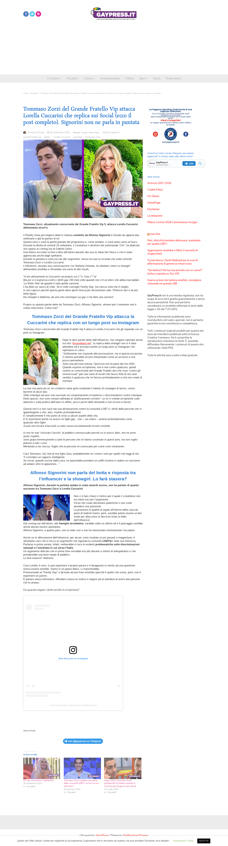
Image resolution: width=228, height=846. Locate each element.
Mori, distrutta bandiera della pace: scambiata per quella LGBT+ (173, 242)
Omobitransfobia (110, 78)
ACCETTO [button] (203, 840)
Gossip (84, 132)
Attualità (71, 78)
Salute (157, 78)
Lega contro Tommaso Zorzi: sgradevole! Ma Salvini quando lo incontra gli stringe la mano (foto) (120, 783)
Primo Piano (94, 132)
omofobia (77, 137)
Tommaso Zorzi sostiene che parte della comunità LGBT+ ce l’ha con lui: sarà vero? (81, 783)
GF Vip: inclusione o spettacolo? (38, 780)
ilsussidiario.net (82, 343)
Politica (129, 78)
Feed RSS (155, 234)
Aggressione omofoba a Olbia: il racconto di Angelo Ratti (172, 252)
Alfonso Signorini (111, 132)
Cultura (89, 78)
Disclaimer (153, 209)
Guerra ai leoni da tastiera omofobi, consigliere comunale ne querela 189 (174, 281)
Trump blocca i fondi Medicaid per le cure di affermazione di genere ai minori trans (172, 262)
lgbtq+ (47, 137)
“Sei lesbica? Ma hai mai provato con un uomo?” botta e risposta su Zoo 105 (175, 271)
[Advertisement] (114, 46)
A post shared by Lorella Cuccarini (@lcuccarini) (73, 705)
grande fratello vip (32, 137)
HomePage (153, 202)
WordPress (102, 835)
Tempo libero (173, 78)
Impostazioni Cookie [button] (183, 840)
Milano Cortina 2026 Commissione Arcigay (172, 222)
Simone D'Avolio (36, 132)
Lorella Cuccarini (62, 137)
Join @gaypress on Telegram (84, 741)
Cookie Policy (155, 189)
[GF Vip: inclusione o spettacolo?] (42, 768)
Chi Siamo (53, 78)
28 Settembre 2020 (60, 132)
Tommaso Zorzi (93, 137)
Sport (142, 78)
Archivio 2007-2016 (159, 183)
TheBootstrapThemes (135, 835)
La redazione (154, 216)
